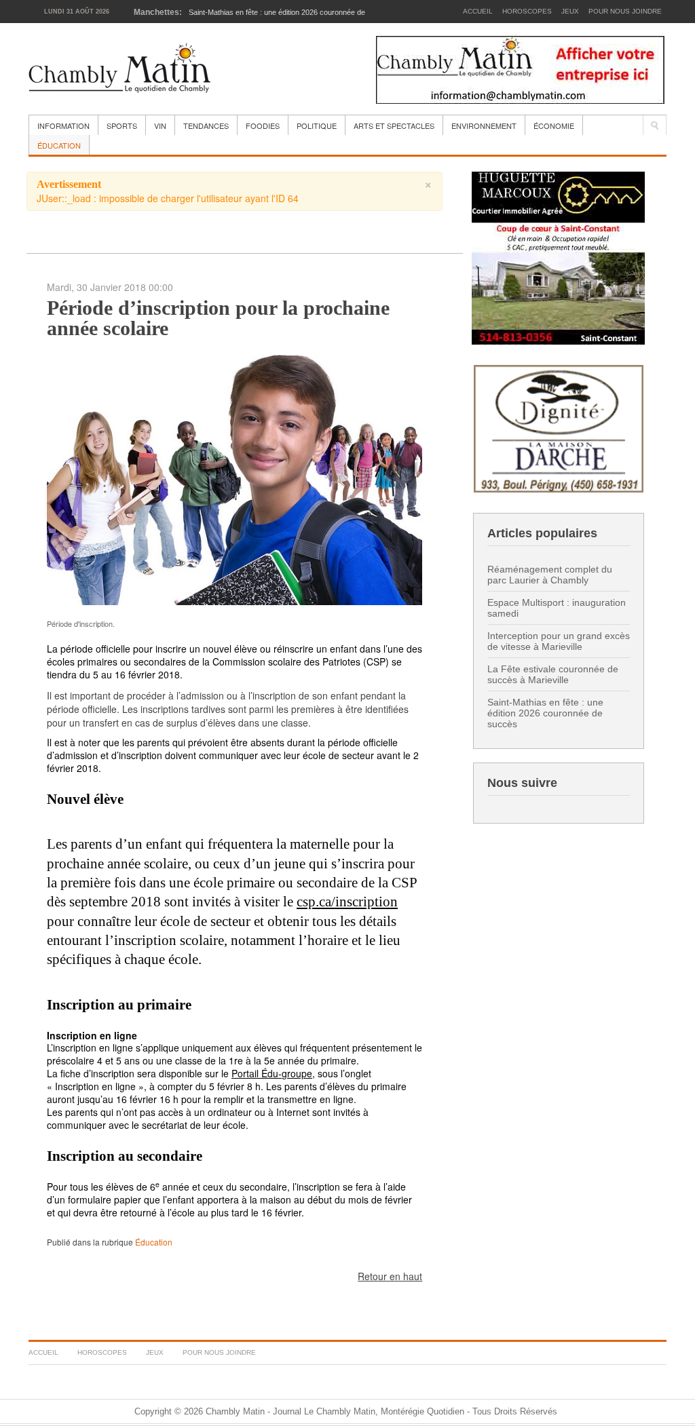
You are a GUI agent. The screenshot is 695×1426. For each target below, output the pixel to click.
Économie (553, 125)
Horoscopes (527, 11)
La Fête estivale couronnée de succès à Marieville (552, 674)
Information (63, 125)
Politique (317, 125)
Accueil (478, 11)
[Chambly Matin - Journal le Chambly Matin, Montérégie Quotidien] (119, 69)
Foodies (263, 125)
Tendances (206, 125)
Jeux (570, 11)
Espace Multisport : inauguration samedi (556, 608)
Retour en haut (390, 1276)
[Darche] (558, 427)
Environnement (483, 125)
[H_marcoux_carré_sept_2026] (558, 256)
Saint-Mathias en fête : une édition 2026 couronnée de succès (545, 713)
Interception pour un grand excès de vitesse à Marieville (558, 641)
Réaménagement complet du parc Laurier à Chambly (549, 574)
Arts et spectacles (394, 125)
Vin (160, 125)
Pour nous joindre (625, 11)
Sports (122, 125)
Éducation (59, 145)
